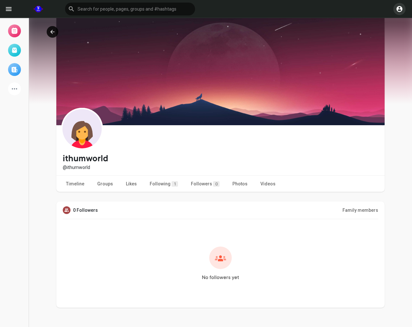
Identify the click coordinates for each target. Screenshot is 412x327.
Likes (131, 183)
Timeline (75, 183)
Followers (204, 183)
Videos (268, 183)
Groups (105, 183)
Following (163, 183)
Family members (360, 210)
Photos (240, 183)
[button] (130, 9)
